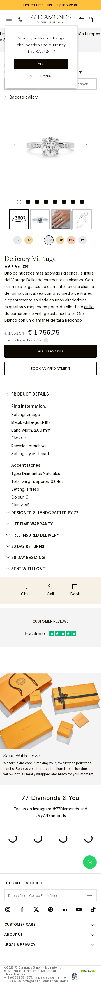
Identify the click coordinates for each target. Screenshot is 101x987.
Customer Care (19, 924)
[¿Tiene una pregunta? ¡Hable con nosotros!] (90, 862)
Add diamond (50, 351)
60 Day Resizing (28, 558)
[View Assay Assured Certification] (74, 976)
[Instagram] (7, 909)
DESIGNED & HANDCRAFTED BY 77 (44, 513)
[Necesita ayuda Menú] (21, 19)
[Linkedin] (64, 909)
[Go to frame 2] (28, 202)
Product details (30, 394)
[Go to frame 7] (73, 202)
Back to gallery (24, 97)
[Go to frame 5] (55, 202)
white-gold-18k (36, 422)
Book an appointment (50, 368)
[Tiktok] (93, 909)
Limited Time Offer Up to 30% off (50, 5)
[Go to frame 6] (64, 202)
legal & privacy (19, 944)
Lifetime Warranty (32, 524)
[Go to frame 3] (37, 202)
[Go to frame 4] (46, 202)
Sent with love (28, 569)
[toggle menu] (9, 19)
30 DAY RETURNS (27, 546)
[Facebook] (22, 909)
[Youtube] (78, 909)
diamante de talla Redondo (57, 320)
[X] (36, 909)
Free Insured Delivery (35, 535)
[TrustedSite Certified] (89, 976)
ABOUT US (13, 934)
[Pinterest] (50, 909)
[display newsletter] (89, 895)
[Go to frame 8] (82, 202)
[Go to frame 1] (19, 202)
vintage (42, 313)
